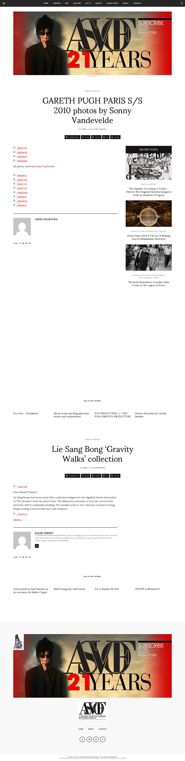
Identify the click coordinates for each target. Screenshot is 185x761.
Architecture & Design (142, 231)
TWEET (97, 137)
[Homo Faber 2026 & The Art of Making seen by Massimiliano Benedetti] (149, 213)
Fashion (56, 3)
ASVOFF (98, 3)
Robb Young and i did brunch (69, 588)
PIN (107, 137)
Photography (145, 278)
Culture (77, 3)
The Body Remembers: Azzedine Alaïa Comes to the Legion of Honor (148, 283)
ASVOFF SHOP (112, 3)
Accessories (138, 275)
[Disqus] (65, 285)
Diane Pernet (100, 467)
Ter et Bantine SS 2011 (107, 588)
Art (67, 3)
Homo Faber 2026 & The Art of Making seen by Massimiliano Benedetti (148, 237)
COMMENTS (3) (73, 137)
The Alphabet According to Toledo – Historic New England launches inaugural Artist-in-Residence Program (148, 191)
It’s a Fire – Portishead (25, 413)
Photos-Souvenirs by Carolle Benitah (150, 415)
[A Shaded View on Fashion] (92, 43)
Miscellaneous (92, 91)
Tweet (156, 278)
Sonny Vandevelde (45, 166)
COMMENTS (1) (74, 475)
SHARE (86, 137)
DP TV (88, 3)
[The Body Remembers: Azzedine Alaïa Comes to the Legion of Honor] (149, 257)
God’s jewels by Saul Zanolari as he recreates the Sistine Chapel (30, 590)
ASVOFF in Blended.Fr (147, 588)
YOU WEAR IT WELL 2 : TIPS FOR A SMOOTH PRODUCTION (112, 415)
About (126, 3)
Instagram (159, 275)
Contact (137, 3)
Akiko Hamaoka (100, 129)
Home (45, 3)
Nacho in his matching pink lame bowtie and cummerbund (71, 415)
